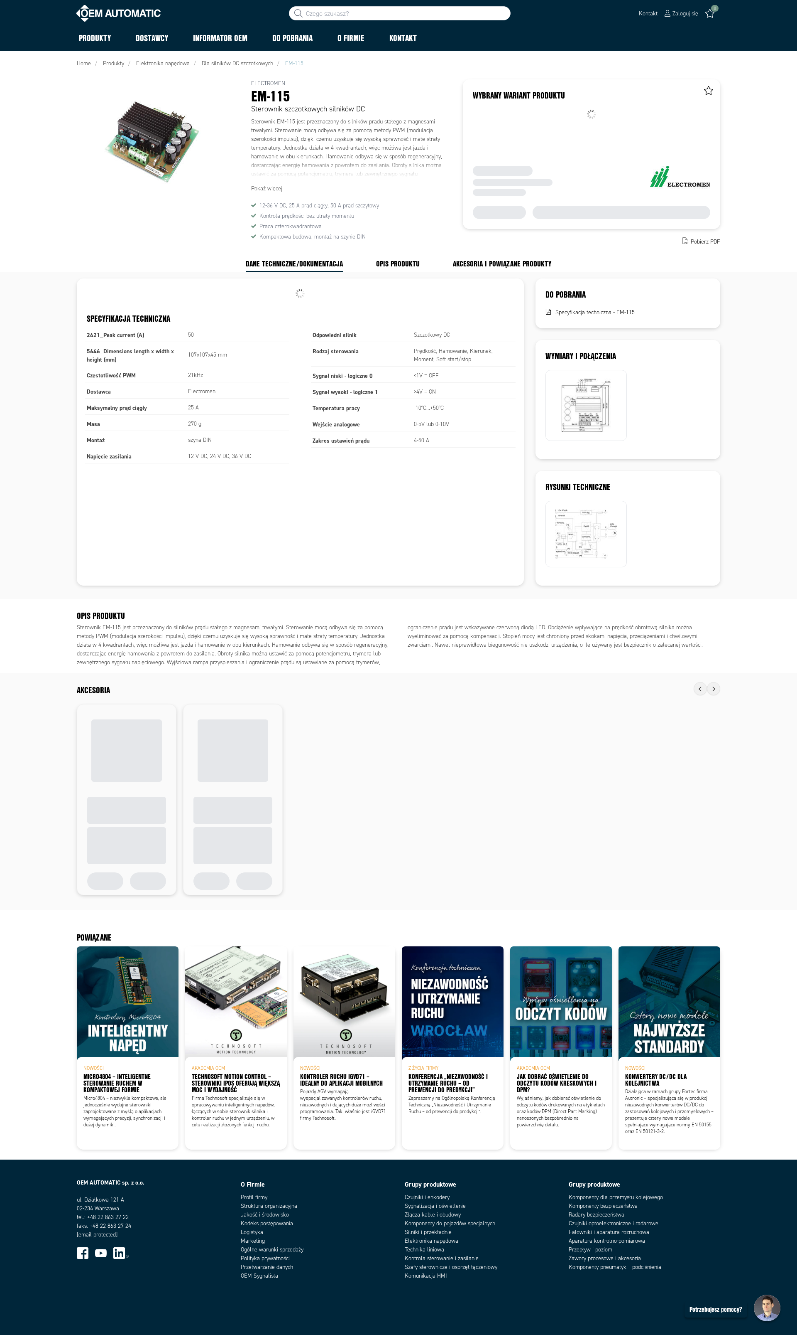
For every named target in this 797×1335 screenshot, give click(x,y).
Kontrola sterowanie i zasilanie (442, 1258)
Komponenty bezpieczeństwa (603, 1205)
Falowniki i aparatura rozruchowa (609, 1232)
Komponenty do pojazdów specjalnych (450, 1223)
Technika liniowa (424, 1249)
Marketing (253, 1240)
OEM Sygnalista (259, 1275)
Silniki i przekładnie (428, 1232)
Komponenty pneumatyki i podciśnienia (615, 1267)
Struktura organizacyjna (269, 1205)
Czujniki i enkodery (427, 1197)
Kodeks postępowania (267, 1223)
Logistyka (252, 1232)
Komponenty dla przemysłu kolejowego (616, 1197)
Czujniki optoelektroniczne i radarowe (613, 1223)
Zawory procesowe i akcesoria (605, 1258)
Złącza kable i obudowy (433, 1214)
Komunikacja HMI (426, 1275)
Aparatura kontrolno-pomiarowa (607, 1240)
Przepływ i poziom (590, 1249)
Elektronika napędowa (431, 1240)
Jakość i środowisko (265, 1214)
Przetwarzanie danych (267, 1267)
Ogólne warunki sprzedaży (272, 1249)
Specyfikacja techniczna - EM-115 (595, 312)
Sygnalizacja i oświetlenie (435, 1205)
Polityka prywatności (265, 1258)
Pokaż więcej (266, 188)
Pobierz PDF (705, 241)
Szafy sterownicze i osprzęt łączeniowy (451, 1267)
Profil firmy (254, 1197)
